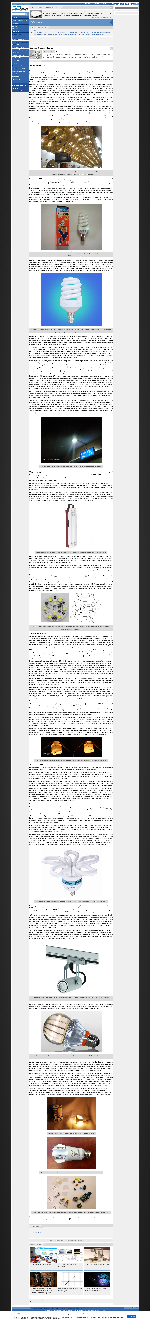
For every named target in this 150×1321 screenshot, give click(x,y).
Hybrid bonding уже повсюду (41, 1264)
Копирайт (58, 1308)
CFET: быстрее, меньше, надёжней (67, 1265)
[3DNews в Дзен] (121, 4)
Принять (132, 1316)
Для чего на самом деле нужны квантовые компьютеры (96, 1290)
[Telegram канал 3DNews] (127, 4)
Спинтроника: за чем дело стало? (97, 1264)
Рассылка (97, 3)
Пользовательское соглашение (74, 1308)
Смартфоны (15, 74)
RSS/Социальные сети (19, 85)
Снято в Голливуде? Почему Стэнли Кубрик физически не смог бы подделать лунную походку (41, 1291)
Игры (13, 36)
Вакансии (17, 91)
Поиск (63, 1308)
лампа (35, 1302)
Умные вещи (15, 76)
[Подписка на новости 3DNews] (129, 4)
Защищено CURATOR (131, 1308)
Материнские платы (18, 47)
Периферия (15, 60)
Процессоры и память (18, 68)
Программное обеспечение (20, 66)
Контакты (104, 3)
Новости (14, 17)
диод (39, 1302)
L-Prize (48, 1075)
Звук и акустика (16, 34)
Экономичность (37, 1230)
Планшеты (15, 63)
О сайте (84, 3)
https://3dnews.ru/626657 (48, 1300)
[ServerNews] (20, 20)
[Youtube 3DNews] (116, 4)
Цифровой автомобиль (19, 82)
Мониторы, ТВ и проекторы (20, 50)
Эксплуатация (37, 1232)
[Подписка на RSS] (132, 4)
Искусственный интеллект (19, 39)
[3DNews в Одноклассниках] (124, 4)
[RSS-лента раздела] (111, 7)
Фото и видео (16, 79)
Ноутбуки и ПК (16, 58)
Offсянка (14, 26)
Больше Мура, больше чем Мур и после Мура (70, 1290)
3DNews (32, 7)
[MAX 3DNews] (118, 4)
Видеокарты (15, 31)
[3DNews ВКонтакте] (113, 4)
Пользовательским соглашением (57, 1317)
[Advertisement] (71, 41)
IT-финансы (15, 23)
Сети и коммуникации (18, 71)
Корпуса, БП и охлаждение (20, 42)
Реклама (90, 3)
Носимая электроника (18, 55)
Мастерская (15, 44)
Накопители (15, 52)
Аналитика (15, 28)
